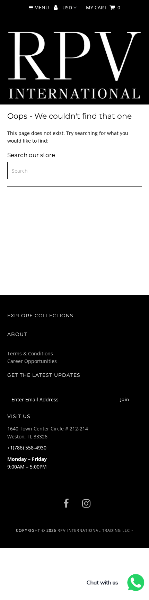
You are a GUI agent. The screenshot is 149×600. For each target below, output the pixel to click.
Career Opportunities (32, 361)
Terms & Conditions (30, 353)
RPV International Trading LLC (94, 530)
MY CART (103, 7)
